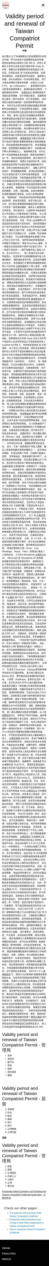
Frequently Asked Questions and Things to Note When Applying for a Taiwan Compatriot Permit (27, 1222)
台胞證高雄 (7, 466)
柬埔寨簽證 (25, 138)
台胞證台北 (31, 791)
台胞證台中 (26, 92)
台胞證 (11, 597)
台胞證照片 (25, 837)
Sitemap (6, 1248)
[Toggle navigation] (43, 5)
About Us (6, 1259)
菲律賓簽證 (25, 414)
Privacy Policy (9, 1253)
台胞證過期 (21, 266)
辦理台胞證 (36, 1017)
